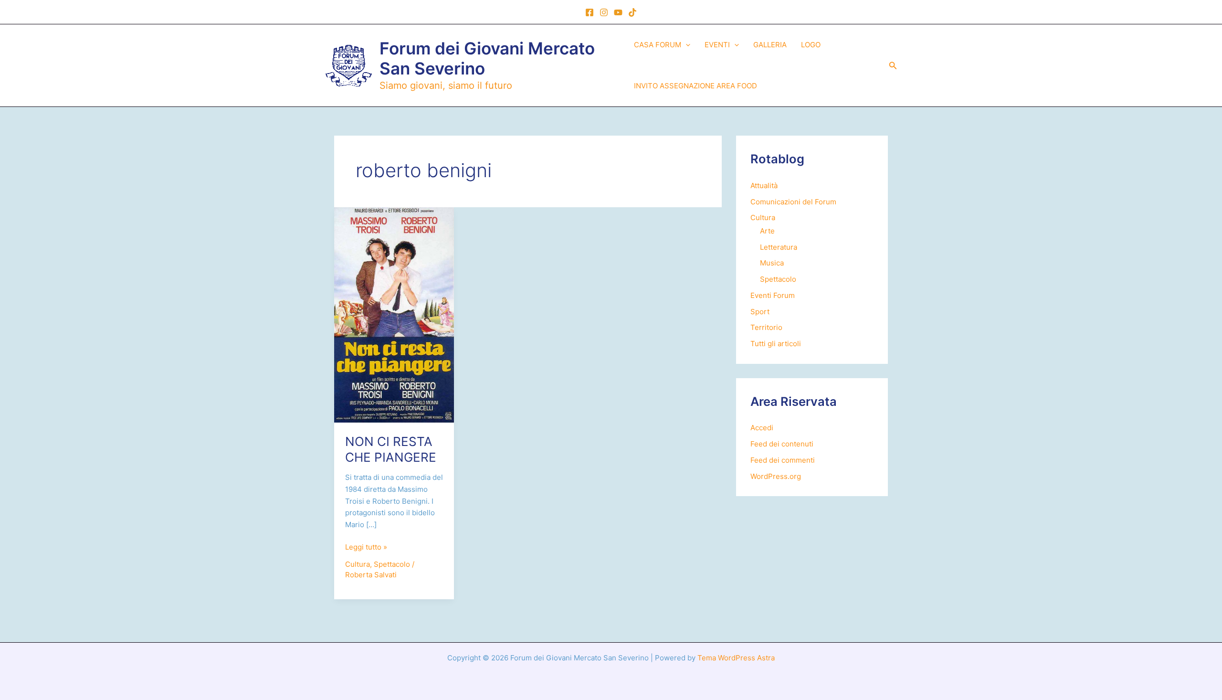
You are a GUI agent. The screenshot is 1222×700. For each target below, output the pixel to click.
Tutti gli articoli (775, 343)
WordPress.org (775, 476)
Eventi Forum (772, 295)
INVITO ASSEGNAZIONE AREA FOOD (695, 85)
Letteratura (778, 247)
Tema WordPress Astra (736, 657)
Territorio (766, 327)
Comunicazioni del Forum (793, 201)
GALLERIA (770, 44)
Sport (759, 311)
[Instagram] (604, 12)
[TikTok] (632, 12)
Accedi (761, 427)
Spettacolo (392, 564)
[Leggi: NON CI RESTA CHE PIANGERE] (394, 314)
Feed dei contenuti (781, 443)
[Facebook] (589, 12)
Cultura (357, 564)
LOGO (811, 44)
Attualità (764, 185)
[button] (685, 44)
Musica (772, 262)
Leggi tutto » (366, 547)
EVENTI (717, 44)
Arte (767, 230)
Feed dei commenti (782, 460)
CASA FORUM (657, 44)
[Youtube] (618, 12)
